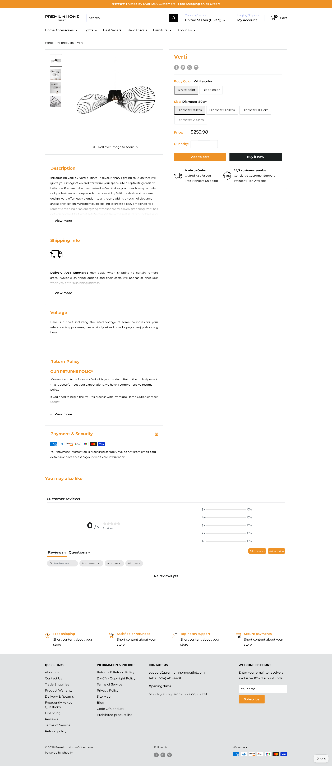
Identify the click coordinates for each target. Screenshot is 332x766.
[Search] (173, 18)
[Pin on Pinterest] (183, 67)
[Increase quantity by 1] (214, 144)
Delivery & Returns (59, 696)
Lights (88, 30)
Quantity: (181, 144)
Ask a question (257, 551)
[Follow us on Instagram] (162, 754)
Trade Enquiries (57, 684)
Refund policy (55, 731)
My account (247, 20)
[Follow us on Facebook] (156, 754)
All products (65, 42)
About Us (184, 30)
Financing (53, 713)
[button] (227, 510)
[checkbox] (134, 563)
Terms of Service (57, 725)
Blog (100, 702)
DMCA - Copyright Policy (116, 678)
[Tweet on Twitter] (189, 67)
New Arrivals (137, 30)
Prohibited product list (114, 715)
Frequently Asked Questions (58, 705)
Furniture (160, 30)
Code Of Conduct (110, 709)
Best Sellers (112, 30)
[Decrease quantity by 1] (194, 144)
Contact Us (53, 678)
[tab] (79, 552)
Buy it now (255, 157)
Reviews (51, 719)
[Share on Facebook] (176, 67)
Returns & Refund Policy (116, 672)
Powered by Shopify (59, 752)
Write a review (276, 551)
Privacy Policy (107, 690)
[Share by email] (196, 67)
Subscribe (251, 699)
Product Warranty (58, 690)
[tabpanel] (166, 587)
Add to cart (200, 157)
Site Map (103, 696)
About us (52, 672)
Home (49, 42)
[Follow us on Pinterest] (169, 754)
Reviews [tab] (57, 552)
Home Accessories (59, 30)
